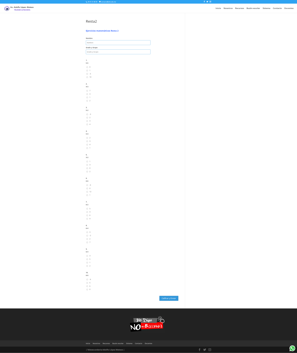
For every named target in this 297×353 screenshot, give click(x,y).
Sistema (266, 8)
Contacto (277, 8)
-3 (90, 114)
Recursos (239, 8)
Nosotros (228, 8)
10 (90, 77)
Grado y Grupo (92, 47)
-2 (90, 235)
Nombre (89, 38)
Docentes (289, 8)
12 (90, 191)
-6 (90, 185)
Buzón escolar (253, 8)
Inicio (218, 8)
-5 (90, 74)
